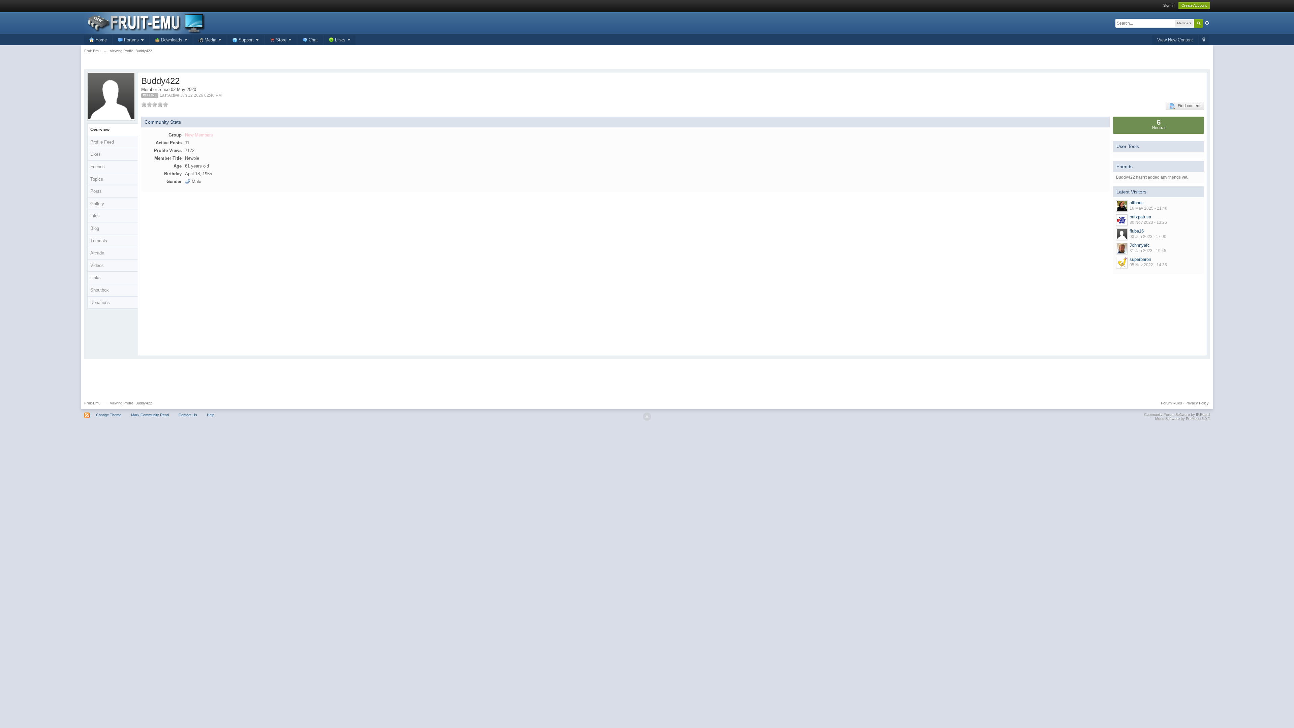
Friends (97, 166)
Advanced (1207, 23)
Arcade (97, 252)
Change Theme (108, 415)
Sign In (1168, 5)
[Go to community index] (144, 22)
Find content (1187, 105)
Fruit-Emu (92, 403)
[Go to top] (647, 417)
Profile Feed (102, 142)
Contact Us (188, 415)
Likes (95, 154)
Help (210, 415)
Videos (97, 265)
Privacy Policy (1197, 403)
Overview (100, 129)
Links (95, 277)
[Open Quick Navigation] (1204, 40)
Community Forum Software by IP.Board (1177, 415)
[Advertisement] (647, 377)
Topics (96, 179)
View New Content (1175, 39)
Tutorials (98, 240)
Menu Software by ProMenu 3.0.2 (1182, 419)
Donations (100, 302)
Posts (96, 191)
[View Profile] (1122, 206)
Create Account (1194, 5)
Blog (94, 228)
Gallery (97, 203)
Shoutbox (99, 290)
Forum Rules (1171, 403)
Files (95, 215)
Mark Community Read (150, 415)
